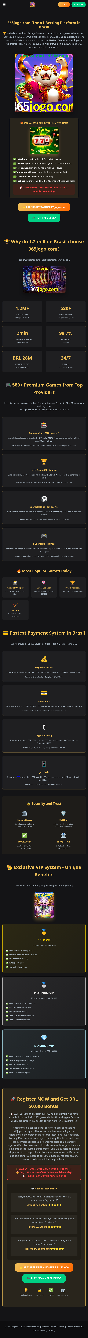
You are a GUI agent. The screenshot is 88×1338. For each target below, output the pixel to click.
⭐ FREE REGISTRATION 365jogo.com (44, 207)
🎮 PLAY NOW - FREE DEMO (44, 1278)
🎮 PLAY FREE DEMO (44, 217)
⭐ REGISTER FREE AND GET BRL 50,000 (44, 1267)
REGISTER (78, 4)
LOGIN (64, 4)
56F (18, 777)
